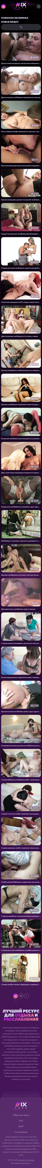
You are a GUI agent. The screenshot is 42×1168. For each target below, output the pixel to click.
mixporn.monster (26, 1160)
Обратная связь (21, 1115)
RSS (21, 1120)
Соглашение (21, 1132)
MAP (21, 1126)
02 (21, 996)
